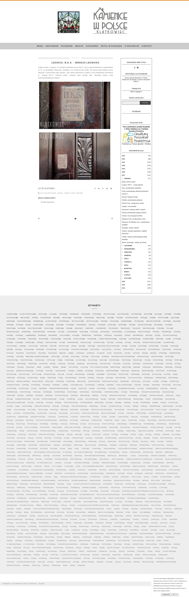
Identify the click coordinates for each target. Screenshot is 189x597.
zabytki (9, 562)
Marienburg (155, 417)
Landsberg (100, 328)
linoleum (111, 530)
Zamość (73, 395)
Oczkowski (103, 487)
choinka (156, 512)
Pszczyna (19, 424)
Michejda (106, 480)
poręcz (52, 346)
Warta (19, 395)
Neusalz (176, 385)
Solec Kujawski (30, 427)
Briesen (63, 409)
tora (149, 551)
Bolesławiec (36, 381)
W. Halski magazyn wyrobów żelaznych (92, 505)
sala (135, 402)
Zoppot (158, 339)
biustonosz (49, 512)
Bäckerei (83, 409)
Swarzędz (46, 392)
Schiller (141, 494)
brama (175, 321)
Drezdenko (157, 367)
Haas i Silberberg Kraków (92, 466)
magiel (88, 438)
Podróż (104, 356)
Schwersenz (148, 424)
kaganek (175, 434)
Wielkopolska (25, 360)
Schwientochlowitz (36, 498)
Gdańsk (69, 325)
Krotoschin (127, 349)
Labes (64, 385)
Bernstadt (114, 367)
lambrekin (29, 335)
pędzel (175, 544)
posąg (101, 441)
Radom (20, 328)
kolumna (20, 438)
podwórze (80, 325)
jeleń (129, 523)
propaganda (150, 544)
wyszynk (158, 558)
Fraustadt (106, 349)
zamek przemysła (62, 562)
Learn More (166, 594)
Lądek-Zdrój (122, 417)
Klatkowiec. (69, 473)
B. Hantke (66, 452)
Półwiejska (31, 424)
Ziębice (61, 353)
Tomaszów (133, 392)
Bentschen (172, 378)
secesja (41, 314)
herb (70, 353)
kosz (135, 526)
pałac (30, 402)
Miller (135, 480)
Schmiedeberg (151, 388)
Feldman (158, 459)
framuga (95, 434)
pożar (126, 544)
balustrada (11, 317)
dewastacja (42, 516)
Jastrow (80, 470)
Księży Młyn (36, 477)
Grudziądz (55, 339)
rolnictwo (58, 547)
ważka (54, 406)
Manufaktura (12, 480)
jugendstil (44, 317)
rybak (86, 547)
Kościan (148, 473)
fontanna (91, 519)
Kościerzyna (171, 473)
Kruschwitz (11, 477)
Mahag (133, 417)
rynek (90, 378)
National (140, 484)
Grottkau (135, 381)
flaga (81, 519)
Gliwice (20, 339)
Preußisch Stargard (166, 420)
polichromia (69, 378)
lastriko (70, 399)
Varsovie (10, 395)
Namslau (118, 484)
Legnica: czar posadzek (129, 206)
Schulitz (10, 498)
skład (159, 441)
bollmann (80, 512)
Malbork (143, 417)
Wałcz (177, 427)
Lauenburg (89, 385)
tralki (19, 367)
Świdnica (28, 342)
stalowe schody (169, 335)
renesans (98, 402)
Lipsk (145, 477)
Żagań (178, 406)
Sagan (139, 388)
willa (169, 328)
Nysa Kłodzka (61, 487)
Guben (70, 371)
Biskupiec (35, 455)
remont (16, 547)
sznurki (130, 551)
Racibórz (43, 424)
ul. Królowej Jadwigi (68, 555)
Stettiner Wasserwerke (135, 498)
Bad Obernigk (100, 452)
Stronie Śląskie (99, 427)
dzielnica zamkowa (14, 519)
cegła (103, 395)
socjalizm (21, 551)
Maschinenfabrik (47, 480)
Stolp (9, 335)
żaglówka (32, 448)
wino (25, 558)
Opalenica (114, 487)
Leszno (118, 342)
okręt (159, 537)
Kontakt (147, 46)
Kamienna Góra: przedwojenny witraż (133, 219)
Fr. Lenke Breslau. (43, 463)
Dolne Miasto (93, 381)
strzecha (71, 551)
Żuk (64, 565)
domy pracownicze (46, 434)
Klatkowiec (50, 321)
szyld (126, 353)
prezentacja (137, 544)
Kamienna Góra (12, 385)
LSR (54, 477)
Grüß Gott (26, 466)
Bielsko (77, 328)
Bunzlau (48, 381)
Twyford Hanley (25, 505)
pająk (50, 540)
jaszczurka (118, 523)
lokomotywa (76, 438)
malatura (91, 360)
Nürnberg (74, 487)
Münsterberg (153, 349)
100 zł (61, 448)
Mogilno (23, 484)
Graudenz (42, 339)
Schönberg (52, 498)
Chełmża (145, 367)
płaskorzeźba (85, 402)
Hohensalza (84, 342)
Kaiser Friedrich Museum (16, 473)
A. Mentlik (95, 448)
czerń (31, 516)
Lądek (111, 417)
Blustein (55, 455)
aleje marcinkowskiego (93, 509)
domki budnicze (104, 516)
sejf (151, 441)
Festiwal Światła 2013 (14, 463)
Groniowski (59, 371)
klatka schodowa (26, 314)
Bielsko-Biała (12, 332)
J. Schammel (22, 470)
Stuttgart (55, 501)
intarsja (98, 523)
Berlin (81, 346)
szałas (111, 551)
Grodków (123, 381)
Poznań (95, 314)
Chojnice (59, 381)
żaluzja (83, 367)
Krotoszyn (140, 349)
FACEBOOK (67, 46)
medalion (64, 533)
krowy (47, 438)
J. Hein (174, 466)
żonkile (80, 565)
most (154, 438)
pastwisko (110, 540)
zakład (40, 562)
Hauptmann (124, 466)
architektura (130, 317)
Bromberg (37, 321)
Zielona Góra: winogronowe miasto (133, 203)
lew (167, 339)
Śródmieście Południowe (166, 562)
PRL (123, 420)
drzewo (59, 434)
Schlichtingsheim (154, 494)
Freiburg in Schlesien (24, 371)
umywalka (84, 555)
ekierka (80, 363)
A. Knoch (84, 448)
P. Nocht (152, 487)
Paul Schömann (38, 491)
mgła (137, 438)
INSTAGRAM (52, 46)
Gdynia (116, 349)
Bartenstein (134, 452)
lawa (84, 530)
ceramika (10, 434)
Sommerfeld (11, 392)
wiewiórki (66, 445)
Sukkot (66, 501)
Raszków (53, 494)
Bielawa (9, 381)
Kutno (47, 477)
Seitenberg (160, 424)
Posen (176, 314)
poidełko (91, 441)
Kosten (120, 473)
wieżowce (77, 445)
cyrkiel (61, 363)
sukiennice (91, 551)
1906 (69, 448)
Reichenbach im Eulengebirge (122, 356)
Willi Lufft (155, 505)
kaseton (10, 526)
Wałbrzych (147, 339)
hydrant (77, 523)
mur (41, 378)
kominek (173, 346)
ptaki (68, 328)
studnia (50, 332)
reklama (80, 193)
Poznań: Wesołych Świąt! (130, 197)
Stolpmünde (152, 498)
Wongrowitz (31, 431)
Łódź (151, 317)
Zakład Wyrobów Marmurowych (45, 509)
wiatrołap (127, 555)
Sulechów (110, 374)
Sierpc (172, 388)
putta (155, 332)
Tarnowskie (95, 392)
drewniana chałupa (116, 395)
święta (169, 445)
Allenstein (71, 332)
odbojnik (50, 378)
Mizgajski (165, 480)
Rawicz (62, 424)
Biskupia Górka (22, 381)
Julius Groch (173, 470)
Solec (18, 427)
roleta (108, 402)
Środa (136, 562)
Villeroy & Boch (156, 427)
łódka (143, 406)
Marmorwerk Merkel (29, 480)
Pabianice (131, 420)
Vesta (71, 505)
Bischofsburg (23, 455)
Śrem (62, 367)
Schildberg (121, 424)
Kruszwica (23, 477)
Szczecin (113, 321)
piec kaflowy (76, 321)
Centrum (162, 353)
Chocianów (118, 409)
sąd (16, 406)
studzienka (50, 349)
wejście (108, 378)
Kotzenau (10, 417)
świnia (45, 565)
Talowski (128, 501)
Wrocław (65, 317)
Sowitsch (168, 356)
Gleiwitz (10, 339)
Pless (141, 420)
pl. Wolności (28, 544)
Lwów (176, 477)
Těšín (38, 505)
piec (27, 325)
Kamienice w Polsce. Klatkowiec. (26, 583)
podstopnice (79, 441)
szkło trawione (33, 328)
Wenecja (114, 505)
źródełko (55, 565)
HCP (77, 466)
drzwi (55, 317)
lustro (152, 530)
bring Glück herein (105, 512)
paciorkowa (41, 441)
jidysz (9, 399)
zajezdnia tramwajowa (25, 562)
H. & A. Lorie (56, 466)
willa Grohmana (13, 558)
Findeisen (29, 463)
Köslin (84, 356)
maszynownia (31, 533)
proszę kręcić (164, 544)
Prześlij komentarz (47, 202)
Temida (138, 501)
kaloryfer (80, 360)
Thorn (9, 325)
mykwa (176, 533)
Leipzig (105, 477)
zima (73, 346)
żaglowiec (72, 367)
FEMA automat (117, 459)
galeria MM (124, 519)
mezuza (102, 360)
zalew (49, 562)
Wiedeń (28, 395)
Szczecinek (71, 392)
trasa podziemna (13, 555)
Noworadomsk (33, 487)
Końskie (138, 473)
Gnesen (9, 356)
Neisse (145, 385)
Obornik (42, 388)
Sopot (176, 332)
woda (102, 406)
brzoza (119, 512)
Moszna (29, 420)
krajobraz (137, 335)
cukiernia (21, 516)
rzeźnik (41, 335)
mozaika (117, 353)
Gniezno (31, 339)
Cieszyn (90, 346)
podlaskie (67, 441)
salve (146, 360)
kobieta (58, 328)
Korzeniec (110, 473)
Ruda (82, 424)
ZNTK (18, 509)
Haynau (146, 381)
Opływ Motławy (128, 487)
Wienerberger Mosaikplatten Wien (134, 505)
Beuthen (157, 325)
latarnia (74, 530)
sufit (34, 317)
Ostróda (107, 420)
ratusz (81, 378)
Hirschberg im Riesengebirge (36, 356)
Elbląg (9, 371)
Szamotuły (122, 374)
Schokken (168, 494)
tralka (135, 328)
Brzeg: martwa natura (128, 182)
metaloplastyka (125, 438)
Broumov (122, 455)
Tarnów (96, 335)
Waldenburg (133, 339)
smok (154, 402)
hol (177, 395)
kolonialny (104, 363)
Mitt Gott (154, 480)
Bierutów (125, 367)
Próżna (169, 491)
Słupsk (18, 335)
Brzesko (73, 409)
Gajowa (67, 463)
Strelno (34, 501)
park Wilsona (84, 540)
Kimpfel (57, 473)
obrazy (43, 346)
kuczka (126, 363)
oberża (75, 537)
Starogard (56, 427)
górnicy (168, 395)
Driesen (168, 367)
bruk (52, 363)
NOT (68, 484)
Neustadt (165, 349)
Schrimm (99, 374)
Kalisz (74, 335)
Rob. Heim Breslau (86, 494)
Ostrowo (176, 349)
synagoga (172, 402)
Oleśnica (81, 388)
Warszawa (88, 317)
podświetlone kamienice (67, 544)
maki (102, 399)
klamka (100, 353)
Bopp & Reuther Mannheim (94, 455)
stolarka (112, 328)
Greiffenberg (157, 463)
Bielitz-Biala (147, 328)
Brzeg (152, 353)
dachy (166, 374)
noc (147, 399)
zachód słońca (114, 406)
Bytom (167, 325)
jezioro (165, 434)
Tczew (123, 392)
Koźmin (55, 385)
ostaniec (28, 540)
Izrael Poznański (107, 413)
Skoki (72, 498)
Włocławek (11, 346)
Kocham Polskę (96, 473)
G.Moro (57, 463)
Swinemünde (58, 392)
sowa (162, 402)
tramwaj (29, 367)
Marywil (124, 371)
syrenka (102, 551)
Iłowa (120, 413)
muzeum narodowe (162, 533)
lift (102, 530)
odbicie (96, 537)
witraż (61, 314)
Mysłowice (11, 374)
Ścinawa (126, 562)
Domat (38, 459)
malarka (10, 533)
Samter (89, 374)
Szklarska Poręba (139, 427)
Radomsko (79, 374)
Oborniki (62, 420)
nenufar (158, 363)
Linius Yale (135, 477)
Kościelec (158, 473)
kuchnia (57, 438)
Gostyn (38, 371)
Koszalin (74, 356)
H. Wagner (68, 466)
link (86, 70)
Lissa (124, 346)
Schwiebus (21, 498)
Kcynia (48, 473)
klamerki (31, 526)
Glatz (61, 342)
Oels (72, 388)
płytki (18, 325)
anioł (116, 509)
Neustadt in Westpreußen (45, 420)
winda (142, 317)
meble (9, 349)
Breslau (99, 317)
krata (38, 438)
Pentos (50, 491)
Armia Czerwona (23, 452)
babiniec (177, 509)
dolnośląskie (56, 516)
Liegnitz (67, 193)
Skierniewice (173, 424)
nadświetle (147, 363)
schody (76, 317)
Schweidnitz (167, 342)
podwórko (63, 321)
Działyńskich (75, 459)
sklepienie (144, 402)
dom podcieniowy (71, 516)
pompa (57, 402)
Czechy (21, 459)
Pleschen (100, 388)
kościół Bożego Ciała (156, 526)
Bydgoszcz (162, 317)
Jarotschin (140, 413)
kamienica (10, 314)
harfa (32, 523)
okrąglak (149, 537)
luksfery (133, 530)
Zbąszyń (145, 374)
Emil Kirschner (89, 459)
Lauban (73, 417)
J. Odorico (10, 470)
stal (30, 551)
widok (55, 445)
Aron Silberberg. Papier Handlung (46, 452)
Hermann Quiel (138, 466)
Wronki (48, 395)
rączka (143, 441)
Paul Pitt (25, 491)
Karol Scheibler (35, 473)
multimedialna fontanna (115, 533)
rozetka (69, 547)
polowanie (106, 544)
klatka (163, 346)
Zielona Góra (143, 332)
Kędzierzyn (22, 417)
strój (81, 551)
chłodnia (10, 516)
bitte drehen (35, 512)
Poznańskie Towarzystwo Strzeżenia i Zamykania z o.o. (142, 491)
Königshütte (37, 332)
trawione (31, 445)
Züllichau (156, 374)
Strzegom (112, 427)
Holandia (62, 413)
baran (9, 512)
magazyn (169, 530)
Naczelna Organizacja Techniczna (86, 484)
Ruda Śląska (93, 424)
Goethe (145, 463)
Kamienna (173, 381)
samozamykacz (143, 547)
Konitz (24, 385)
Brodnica (111, 455)
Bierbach (168, 452)
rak (8, 547)
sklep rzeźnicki (23, 321)
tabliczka (124, 328)
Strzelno (44, 501)
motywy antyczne (13, 441)
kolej (64, 526)
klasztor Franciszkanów (48, 526)
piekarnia (136, 360)
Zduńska (95, 431)
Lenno (114, 477)
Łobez (134, 406)
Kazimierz (168, 413)
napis (74, 193)
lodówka (122, 530)
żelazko (43, 448)
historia (20, 378)
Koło (129, 473)
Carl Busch (142, 455)
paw (59, 378)
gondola (154, 519)
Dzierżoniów (173, 353)
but (127, 512)
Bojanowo (66, 455)
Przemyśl (85, 335)
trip (38, 367)
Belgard (31, 409)
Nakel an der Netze (123, 385)
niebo (67, 537)
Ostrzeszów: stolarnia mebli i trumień (133, 209)
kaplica (163, 523)
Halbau (52, 413)
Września (31, 363)
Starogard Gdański (71, 427)
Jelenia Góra (78, 339)
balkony (42, 363)
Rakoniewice (31, 494)
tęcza (44, 555)
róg (94, 547)
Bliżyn (45, 455)
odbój (106, 537)
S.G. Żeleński (128, 332)
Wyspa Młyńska (60, 395)
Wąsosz (9, 509)
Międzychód (11, 484)
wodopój (42, 558)
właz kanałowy (134, 378)
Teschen (41, 353)
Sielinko (63, 498)
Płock (68, 374)
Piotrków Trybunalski (151, 342)
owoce (168, 363)
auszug (167, 509)
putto (177, 363)
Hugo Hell (74, 413)
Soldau (9, 427)
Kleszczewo (82, 473)
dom (59, 360)
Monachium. (34, 484)
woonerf (111, 558)
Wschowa (51, 353)
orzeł (9, 540)
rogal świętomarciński (41, 547)
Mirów (144, 480)
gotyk (113, 434)
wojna (85, 558)
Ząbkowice (130, 431)
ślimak (25, 565)
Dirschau (80, 381)
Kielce (109, 342)
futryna (103, 519)
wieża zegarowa (148, 555)
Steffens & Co (99, 498)
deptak (70, 363)
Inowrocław (98, 342)
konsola (94, 526)
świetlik (51, 335)
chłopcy (31, 434)
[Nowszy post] (38, 218)
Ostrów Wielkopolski (107, 339)
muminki (132, 533)
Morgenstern (48, 484)
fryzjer (142, 395)
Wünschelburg (168, 505)
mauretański (110, 438)
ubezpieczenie (44, 445)
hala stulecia (21, 523)
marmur (98, 438)
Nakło (136, 385)
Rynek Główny (107, 424)
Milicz (9, 420)
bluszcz (60, 512)
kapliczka (32, 346)
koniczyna (83, 526)
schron (164, 547)
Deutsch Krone (146, 409)
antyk (124, 509)
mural (17, 349)
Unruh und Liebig (50, 505)
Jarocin (129, 413)
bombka (91, 512)
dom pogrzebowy (88, 516)
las (66, 530)
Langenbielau (75, 385)
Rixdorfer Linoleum (68, 494)
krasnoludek (12, 530)
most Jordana (165, 438)
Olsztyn (83, 332)
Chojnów (69, 381)
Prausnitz (151, 420)
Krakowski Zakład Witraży (107, 346)
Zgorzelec (38, 360)
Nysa (33, 388)
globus (144, 519)
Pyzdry (9, 494)
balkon (117, 335)
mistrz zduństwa (96, 533)
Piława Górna (71, 491)
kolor (72, 526)
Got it (175, 594)
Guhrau (37, 466)
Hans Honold (111, 466)
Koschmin (34, 385)
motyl (177, 438)
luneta (143, 530)
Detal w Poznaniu (111, 46)
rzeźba (126, 402)
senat (173, 547)
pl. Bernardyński (13, 544)
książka (24, 530)
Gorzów (88, 328)
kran (30, 438)
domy (128, 516)
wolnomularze (98, 558)
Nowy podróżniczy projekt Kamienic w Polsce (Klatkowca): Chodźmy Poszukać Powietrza (136, 129)
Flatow (16, 413)
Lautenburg (94, 477)
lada (61, 399)
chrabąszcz (167, 512)
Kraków (174, 317)
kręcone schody (152, 321)
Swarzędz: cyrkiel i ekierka (130, 228)
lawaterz (93, 530)
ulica (60, 332)
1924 (75, 448)
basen (18, 512)
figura (72, 519)
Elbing (177, 367)
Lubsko (100, 385)
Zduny (85, 431)
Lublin (159, 328)
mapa (19, 533)
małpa (42, 533)
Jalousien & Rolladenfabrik (41, 470)
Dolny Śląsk (160, 409)
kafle (51, 314)
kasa (172, 523)
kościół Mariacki (48, 399)
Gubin (79, 371)
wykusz (148, 558)
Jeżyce (64, 356)
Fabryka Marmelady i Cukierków (138, 459)
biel (25, 512)
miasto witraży (123, 399)
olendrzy (169, 537)
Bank (124, 452)
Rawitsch (73, 424)
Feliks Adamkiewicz (172, 459)
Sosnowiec (30, 353)
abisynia (77, 509)
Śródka (132, 445)
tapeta (167, 360)
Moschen (18, 420)
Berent (158, 452)
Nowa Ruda (23, 388)
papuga (71, 540)
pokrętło (94, 544)
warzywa (104, 555)
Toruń (103, 321)
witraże (84, 314)
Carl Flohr (63, 335)
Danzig (100, 325)
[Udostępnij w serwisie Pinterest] (111, 189)
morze (146, 438)
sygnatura (63, 349)
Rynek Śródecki (127, 494)
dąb (174, 374)
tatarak (140, 551)
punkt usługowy (70, 402)
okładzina (169, 399)
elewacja (47, 328)
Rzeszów (10, 363)
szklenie (10, 367)
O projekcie (132, 46)
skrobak (10, 551)
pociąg (48, 402)
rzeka (134, 441)
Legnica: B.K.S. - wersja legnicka (132, 185)
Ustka (63, 505)
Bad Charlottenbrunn (82, 452)
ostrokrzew (39, 540)
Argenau (10, 452)
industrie (87, 523)
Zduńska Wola (107, 431)
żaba (71, 565)
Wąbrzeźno (62, 431)
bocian (69, 512)
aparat (133, 509)
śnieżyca (35, 565)
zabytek (169, 558)
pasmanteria (97, 540)
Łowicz (108, 562)
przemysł (111, 441)
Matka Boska (62, 480)
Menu (40, 46)
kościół (116, 363)
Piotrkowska (49, 374)
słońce (135, 353)
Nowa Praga (23, 374)
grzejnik (172, 519)
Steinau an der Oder (115, 498)
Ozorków (141, 487)
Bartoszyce (147, 452)
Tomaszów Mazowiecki (149, 392)
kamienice (37, 325)
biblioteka (84, 395)
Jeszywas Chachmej (130, 470)
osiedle (17, 540)
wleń (33, 558)
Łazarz (18, 342)
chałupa (21, 434)
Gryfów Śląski (12, 466)
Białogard (42, 409)
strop (61, 551)
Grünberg (165, 332)
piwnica (39, 402)
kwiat (109, 317)
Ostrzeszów (95, 420)
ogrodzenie (157, 399)
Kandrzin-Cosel (154, 413)
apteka (106, 335)
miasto (111, 399)
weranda (115, 555)
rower (117, 402)
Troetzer (167, 501)
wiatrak (64, 406)
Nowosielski (47, 487)
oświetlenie (28, 441)
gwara (9, 523)
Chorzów (25, 332)
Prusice (9, 424)
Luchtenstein (165, 477)
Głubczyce (41, 413)
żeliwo (58, 325)
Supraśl (36, 392)
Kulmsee (88, 371)
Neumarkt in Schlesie (156, 484)
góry (132, 434)
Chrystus (171, 455)
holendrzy (43, 523)
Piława (59, 491)
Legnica (60, 193)
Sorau (121, 339)
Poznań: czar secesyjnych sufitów (132, 216)
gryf (126, 335)
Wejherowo (11, 431)
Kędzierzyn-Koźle (37, 417)
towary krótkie (168, 551)
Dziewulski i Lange (109, 381)
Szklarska (124, 427)
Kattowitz (116, 332)
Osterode (83, 420)
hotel (147, 434)
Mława (60, 484)
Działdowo (173, 409)
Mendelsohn (94, 480)
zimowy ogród (87, 562)
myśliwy (10, 537)
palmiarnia (61, 540)
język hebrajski (141, 523)
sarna (155, 547)
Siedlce (163, 388)
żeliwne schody (143, 325)
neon (58, 537)
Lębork (109, 385)
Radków (19, 494)
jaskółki (79, 353)
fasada (63, 519)
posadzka (134, 314)
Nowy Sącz (36, 374)
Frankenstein (28, 413)
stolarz (10, 445)
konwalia (105, 526)
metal (148, 335)
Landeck (51, 417)
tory (156, 551)
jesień (156, 434)
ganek (134, 519)
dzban (167, 516)
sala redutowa (127, 547)
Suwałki (76, 501)
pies (158, 540)
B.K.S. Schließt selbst (48, 193)
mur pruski (113, 360)
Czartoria (10, 459)
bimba (94, 395)
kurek (43, 530)
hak (139, 434)
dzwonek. (28, 519)
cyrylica (50, 360)
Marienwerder (111, 371)
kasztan (10, 438)
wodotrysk (53, 558)
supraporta (157, 360)
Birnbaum (10, 455)
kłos (66, 438)
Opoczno (73, 420)
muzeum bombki (145, 533)
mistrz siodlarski (79, 533)
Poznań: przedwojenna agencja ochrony (134, 212)
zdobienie (101, 445)
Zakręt (26, 509)
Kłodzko (91, 339)
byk (134, 512)
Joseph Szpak (160, 470)
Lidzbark (124, 477)
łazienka (122, 445)
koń (143, 526)
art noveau (107, 314)
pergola (149, 540)
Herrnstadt (152, 466)
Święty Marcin (157, 445)
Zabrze (21, 346)
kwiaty (146, 314)
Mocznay (159, 371)
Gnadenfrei (122, 463)
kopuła (127, 526)
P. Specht (162, 487)
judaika (48, 325)
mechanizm (53, 533)
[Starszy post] (112, 218)
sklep (118, 317)
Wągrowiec (75, 431)
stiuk (9, 342)
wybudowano (123, 558)
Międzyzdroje (147, 371)
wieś (136, 555)
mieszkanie (137, 399)
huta (67, 523)
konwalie (116, 526)
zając (126, 406)
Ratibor (53, 424)
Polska (9, 353)
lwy (160, 530)
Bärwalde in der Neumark (100, 409)
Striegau (86, 427)
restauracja (123, 441)
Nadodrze (106, 484)
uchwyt (53, 555)
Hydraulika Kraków (89, 413)
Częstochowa (50, 342)
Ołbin (91, 388)
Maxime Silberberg (79, 480)
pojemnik (83, 544)
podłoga (10, 328)
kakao (153, 523)
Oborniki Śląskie (88, 487)
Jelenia (66, 339)
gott (163, 519)
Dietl (29, 459)
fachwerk (132, 395)
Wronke (38, 395)
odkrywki (125, 360)
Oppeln (135, 342)
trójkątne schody (41, 406)
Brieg (144, 353)
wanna (94, 555)
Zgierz (119, 431)
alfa (108, 509)
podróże (39, 349)
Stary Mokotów (84, 498)
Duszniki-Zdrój (60, 459)
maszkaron (31, 378)
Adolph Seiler (19, 409)
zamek (46, 367)
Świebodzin (143, 445)
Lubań (95, 417)
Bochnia (53, 409)
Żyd (8, 409)
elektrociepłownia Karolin (46, 519)
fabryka (10, 378)
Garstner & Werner (81, 463)
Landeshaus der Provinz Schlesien (73, 477)
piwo (165, 540)
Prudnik (19, 353)
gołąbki (123, 434)
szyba (9, 406)
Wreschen (20, 363)
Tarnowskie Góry (110, 392)
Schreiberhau (134, 424)
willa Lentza (89, 445)
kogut (35, 399)
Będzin (135, 367)
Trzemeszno (11, 505)
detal (157, 314)
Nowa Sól (94, 356)
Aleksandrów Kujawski (126, 448)
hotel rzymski (56, 523)
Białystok (94, 349)
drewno (9, 321)
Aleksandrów (108, 448)
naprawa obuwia (23, 537)
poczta (39, 544)
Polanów (93, 491)
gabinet (113, 519)
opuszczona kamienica (15, 402)
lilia (79, 399)
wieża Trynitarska (78, 406)
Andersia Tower (145, 448)
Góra (46, 466)
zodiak (99, 562)
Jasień (71, 470)
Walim (168, 427)
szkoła (99, 378)
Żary (38, 342)
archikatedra (145, 509)
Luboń (153, 477)
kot (108, 353)
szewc (121, 551)
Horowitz (164, 466)
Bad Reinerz (113, 452)
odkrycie (115, 537)
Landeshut (62, 417)
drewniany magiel (141, 516)
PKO (116, 420)
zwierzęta (147, 378)
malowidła (121, 314)
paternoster (54, 441)
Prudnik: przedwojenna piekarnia (132, 200)
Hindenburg (71, 342)
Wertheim (134, 374)
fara (86, 434)
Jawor (163, 381)
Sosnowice (44, 427)
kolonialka (91, 363)
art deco (168, 431)
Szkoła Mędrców (89, 501)
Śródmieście (154, 406)
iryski (108, 523)
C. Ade (132, 455)
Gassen (94, 463)
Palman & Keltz (12, 491)
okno (131, 325)
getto (105, 434)
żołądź (52, 448)
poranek (117, 544)
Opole (127, 342)
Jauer (155, 381)
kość (170, 526)
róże (101, 547)
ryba (78, 547)
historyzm (153, 346)
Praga (60, 374)
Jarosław (54, 356)
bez (177, 431)
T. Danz (117, 501)
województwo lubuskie (70, 558)
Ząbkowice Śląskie (145, 431)
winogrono (119, 378)
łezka (117, 562)
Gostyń (48, 371)
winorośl (92, 406)
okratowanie (136, 537)
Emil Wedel (103, 459)
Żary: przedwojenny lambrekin (131, 188)
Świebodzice (159, 378)
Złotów (158, 431)
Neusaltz (165, 385)
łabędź (112, 445)
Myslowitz (171, 371)
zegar (75, 562)
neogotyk (49, 537)
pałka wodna (137, 540)
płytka (175, 339)
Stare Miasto (11, 360)
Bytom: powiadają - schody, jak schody (134, 242)
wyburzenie (137, 558)
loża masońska (90, 399)
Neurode (155, 385)
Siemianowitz (156, 356)
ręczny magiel (112, 547)
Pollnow (104, 491)
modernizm (125, 321)
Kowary (45, 385)
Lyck (103, 417)
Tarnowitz (83, 392)
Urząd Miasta (167, 392)
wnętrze (73, 314)
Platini (83, 491)
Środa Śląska (147, 562)
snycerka (137, 321)
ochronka (86, 537)
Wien (21, 431)
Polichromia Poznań (125, 388)
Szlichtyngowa (105, 501)
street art (20, 445)
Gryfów (169, 463)
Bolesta (77, 455)
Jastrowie (91, 470)
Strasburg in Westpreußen (17, 501)
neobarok (37, 537)
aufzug (157, 509)
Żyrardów (20, 448)
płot (156, 335)
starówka (40, 551)
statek (168, 441)
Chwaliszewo (131, 409)
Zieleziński (66, 509)
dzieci (69, 434)
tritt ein (26, 555)
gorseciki (68, 360)
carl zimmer (144, 512)
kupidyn (34, 530)
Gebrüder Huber (107, 463)
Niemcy (170, 484)
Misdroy (134, 371)
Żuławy (9, 448)
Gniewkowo (134, 463)
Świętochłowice (12, 565)
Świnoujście (167, 406)
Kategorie (92, 46)
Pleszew (111, 388)
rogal (25, 547)
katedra (90, 353)
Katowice (103, 332)
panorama (28, 349)
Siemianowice (142, 356)
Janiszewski (60, 470)
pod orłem (50, 544)
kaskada (20, 526)
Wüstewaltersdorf (47, 431)
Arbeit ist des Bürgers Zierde (165, 448)
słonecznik (26, 406)
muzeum (136, 363)
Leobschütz (84, 417)
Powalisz (114, 491)
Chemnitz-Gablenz (157, 455)
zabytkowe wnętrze (78, 349)
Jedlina (102, 470)
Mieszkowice (168, 417)
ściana (92, 332)
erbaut (77, 434)
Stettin (165, 321)
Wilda (132, 346)
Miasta (79, 46)
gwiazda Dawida (155, 395)
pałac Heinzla (123, 540)
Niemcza (10, 487)
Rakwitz (43, 494)
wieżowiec (162, 555)
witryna (177, 360)
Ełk (8, 413)
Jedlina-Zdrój (114, 470)
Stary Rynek (24, 392)
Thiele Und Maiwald (152, 501)
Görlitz (19, 356)
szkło (91, 325)
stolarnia (51, 551)
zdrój (54, 367)
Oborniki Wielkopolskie (58, 388)
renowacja (63, 346)
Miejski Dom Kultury (121, 480)
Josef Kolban (146, 470)
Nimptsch (20, 487)
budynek (141, 346)
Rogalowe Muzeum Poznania (107, 494)
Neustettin (11, 388)
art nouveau (91, 321)
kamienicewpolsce (22, 399)
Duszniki (48, 459)
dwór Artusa (156, 516)
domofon (118, 516)
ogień (125, 537)
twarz (36, 555)
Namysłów (129, 484)
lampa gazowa (55, 530)
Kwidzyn (98, 371)
